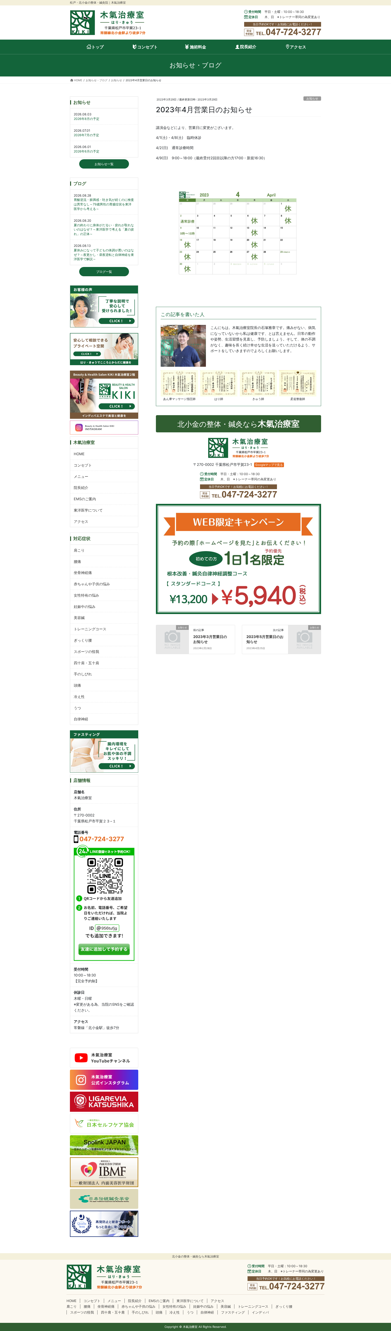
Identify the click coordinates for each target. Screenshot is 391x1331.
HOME (79, 454)
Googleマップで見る (269, 465)
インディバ (260, 1312)
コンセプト (83, 465)
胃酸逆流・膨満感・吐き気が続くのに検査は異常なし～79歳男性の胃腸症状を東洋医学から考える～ (104, 204)
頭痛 (77, 685)
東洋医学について (88, 510)
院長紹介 (81, 487)
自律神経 (81, 719)
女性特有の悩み (86, 595)
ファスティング (233, 1312)
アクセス (81, 521)
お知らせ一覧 (104, 164)
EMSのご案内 (85, 499)
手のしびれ (83, 674)
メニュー (81, 476)
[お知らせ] (172, 635)
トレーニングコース (90, 629)
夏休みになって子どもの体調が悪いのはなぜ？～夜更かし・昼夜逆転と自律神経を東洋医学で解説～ (104, 254)
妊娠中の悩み (84, 606)
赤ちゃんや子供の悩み (92, 584)
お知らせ (312, 98)
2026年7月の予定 (86, 135)
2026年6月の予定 (86, 151)
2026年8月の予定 (86, 119)
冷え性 (79, 696)
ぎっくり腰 (83, 640)
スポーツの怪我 (86, 651)
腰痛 (77, 561)
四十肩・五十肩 (86, 663)
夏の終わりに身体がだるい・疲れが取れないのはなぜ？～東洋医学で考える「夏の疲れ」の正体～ (104, 229)
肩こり (79, 550)
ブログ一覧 (104, 272)
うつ (77, 708)
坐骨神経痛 (83, 572)
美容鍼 (79, 617)
